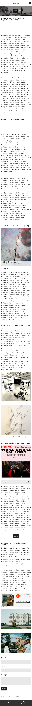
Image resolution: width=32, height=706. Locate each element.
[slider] (8, 482)
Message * (5, 675)
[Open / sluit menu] (30, 3)
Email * (4, 666)
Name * (3, 658)
